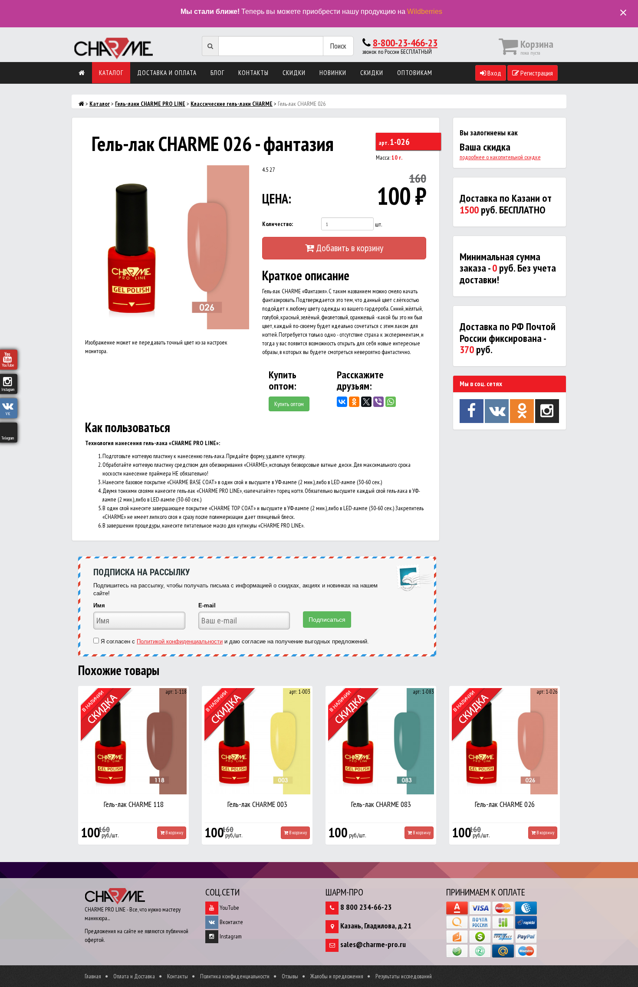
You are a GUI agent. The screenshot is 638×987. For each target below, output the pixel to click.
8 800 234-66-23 (366, 907)
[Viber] (378, 402)
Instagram (230, 936)
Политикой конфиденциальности (180, 641)
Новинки (332, 73)
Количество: (277, 224)
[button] (241, 173)
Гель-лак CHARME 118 (134, 804)
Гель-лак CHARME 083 (381, 804)
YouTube (228, 908)
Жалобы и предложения (336, 976)
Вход (493, 73)
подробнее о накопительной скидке (500, 157)
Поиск (338, 46)
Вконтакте (230, 922)
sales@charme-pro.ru (373, 944)
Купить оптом (289, 404)
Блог (217, 73)
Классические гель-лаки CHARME (232, 104)
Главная (93, 976)
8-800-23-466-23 (405, 42)
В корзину (173, 833)
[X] (366, 402)
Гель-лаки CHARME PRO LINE (150, 104)
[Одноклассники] (354, 402)
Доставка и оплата (167, 73)
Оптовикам (414, 73)
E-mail (207, 605)
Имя (99, 605)
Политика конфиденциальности (235, 976)
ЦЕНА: (276, 198)
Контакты (253, 73)
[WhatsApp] (390, 402)
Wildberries (424, 11)
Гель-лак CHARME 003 (257, 804)
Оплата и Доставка (134, 976)
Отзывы (290, 976)
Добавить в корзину (348, 248)
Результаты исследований (403, 976)
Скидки (294, 73)
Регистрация (536, 73)
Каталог (111, 73)
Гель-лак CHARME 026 (505, 804)
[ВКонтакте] (342, 402)
